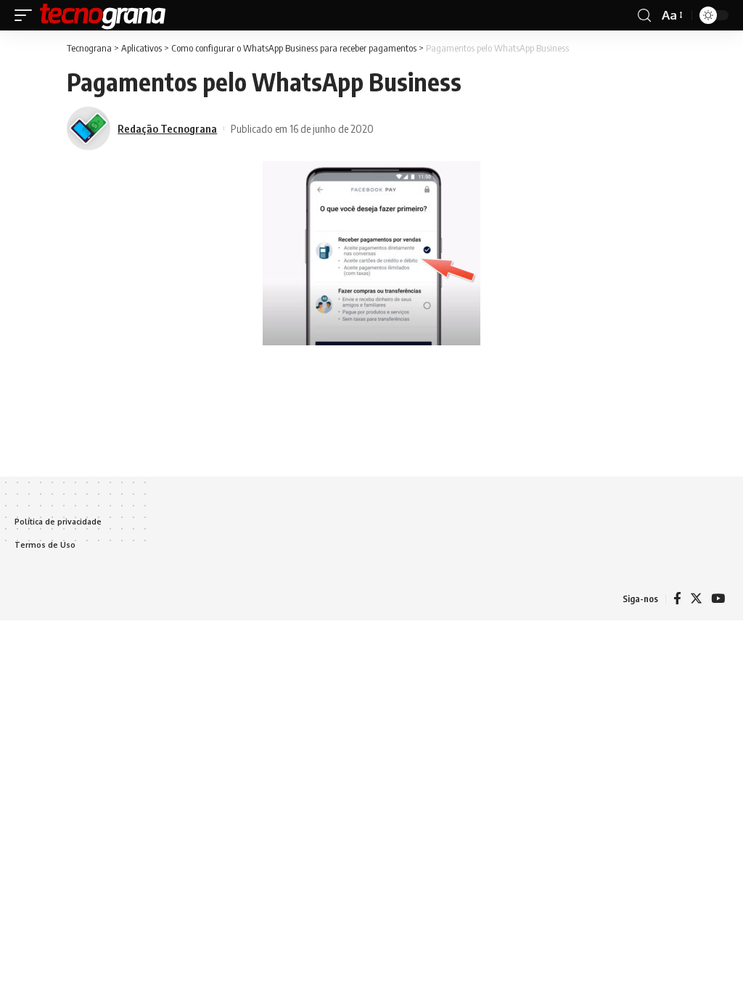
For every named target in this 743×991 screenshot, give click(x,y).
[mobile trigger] (27, 15)
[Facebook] (677, 598)
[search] (644, 15)
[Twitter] (696, 598)
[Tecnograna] (103, 15)
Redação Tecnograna (167, 128)
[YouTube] (717, 598)
